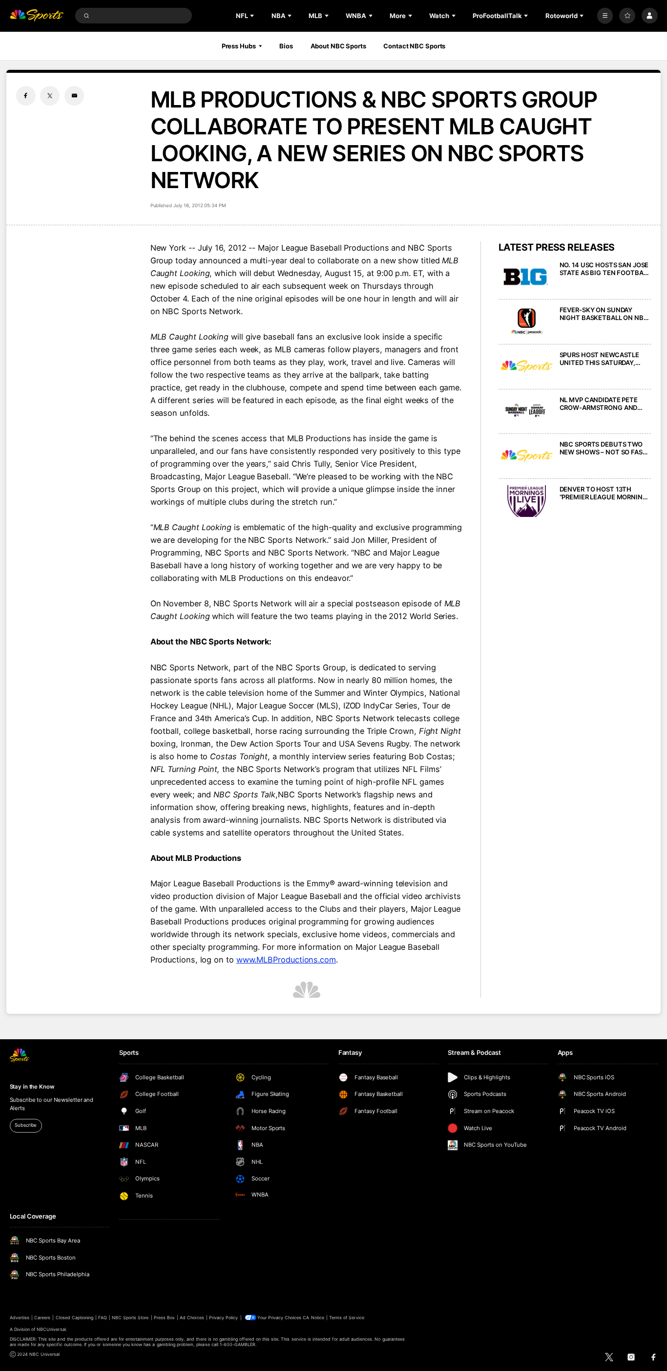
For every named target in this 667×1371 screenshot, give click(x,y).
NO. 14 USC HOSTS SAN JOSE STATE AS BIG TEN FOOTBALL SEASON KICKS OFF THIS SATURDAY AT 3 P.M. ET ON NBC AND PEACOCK (605, 269)
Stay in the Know (32, 1086)
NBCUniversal (51, 1329)
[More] (605, 16)
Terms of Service (346, 1317)
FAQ (102, 1317)
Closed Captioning (75, 1317)
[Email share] (74, 96)
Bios (286, 46)
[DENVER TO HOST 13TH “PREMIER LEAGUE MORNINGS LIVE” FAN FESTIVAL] (527, 501)
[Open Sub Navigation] (253, 16)
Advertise (19, 1317)
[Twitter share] (50, 96)
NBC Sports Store (130, 1317)
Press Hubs (239, 46)
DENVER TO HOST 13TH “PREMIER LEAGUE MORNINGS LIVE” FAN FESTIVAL (605, 493)
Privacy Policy (223, 1317)
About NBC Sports (338, 46)
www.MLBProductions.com (286, 959)
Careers (42, 1317)
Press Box (164, 1317)
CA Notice (313, 1317)
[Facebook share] (26, 96)
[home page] (37, 15)
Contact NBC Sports (414, 46)
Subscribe (26, 1125)
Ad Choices (192, 1317)
